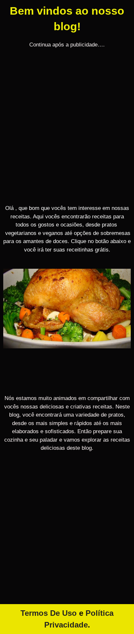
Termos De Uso (48, 613)
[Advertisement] (67, 131)
